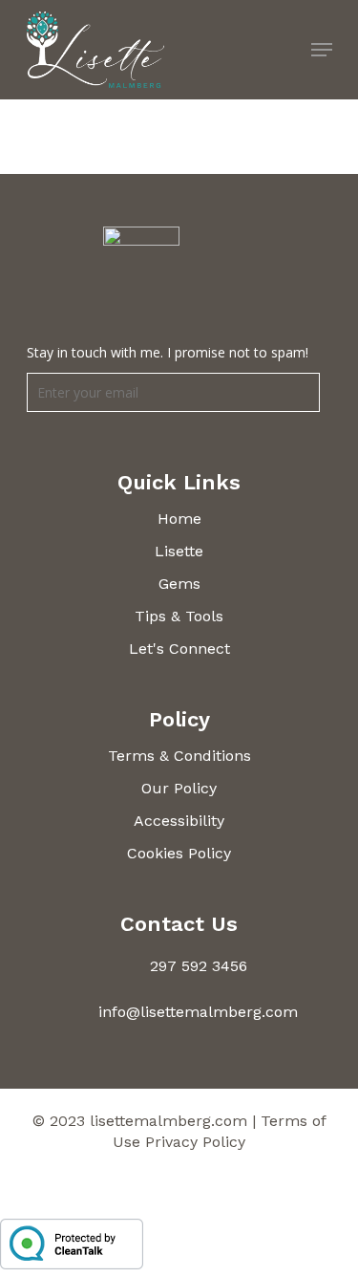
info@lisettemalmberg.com (198, 1012)
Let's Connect (179, 648)
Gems (179, 583)
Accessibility (179, 821)
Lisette (179, 551)
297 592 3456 (198, 966)
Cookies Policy (179, 853)
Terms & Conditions (179, 756)
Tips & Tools (179, 616)
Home (179, 518)
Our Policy (179, 788)
